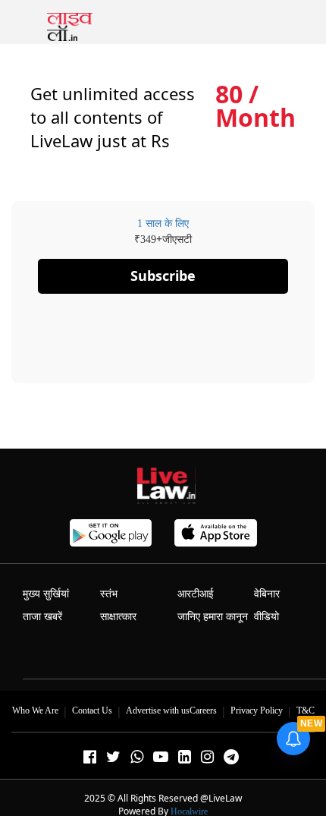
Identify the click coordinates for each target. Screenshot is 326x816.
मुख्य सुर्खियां (46, 594)
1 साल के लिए (163, 223)
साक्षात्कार (118, 616)
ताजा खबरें (42, 616)
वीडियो (266, 616)
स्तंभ (109, 594)
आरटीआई (195, 594)
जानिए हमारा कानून (212, 616)
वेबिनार (267, 594)
